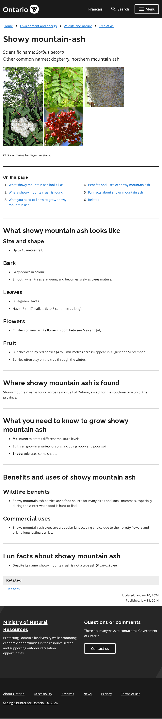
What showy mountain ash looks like (36, 185)
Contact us (100, 648)
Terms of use (130, 694)
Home (8, 26)
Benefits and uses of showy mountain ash (119, 185)
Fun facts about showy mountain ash (115, 192)
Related (93, 199)
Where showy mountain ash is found (36, 192)
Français (95, 9)
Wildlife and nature (78, 26)
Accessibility (43, 694)
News (88, 694)
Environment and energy (38, 26)
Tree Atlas (106, 26)
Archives (67, 694)
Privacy (106, 694)
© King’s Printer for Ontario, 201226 (30, 703)
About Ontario (13, 694)
